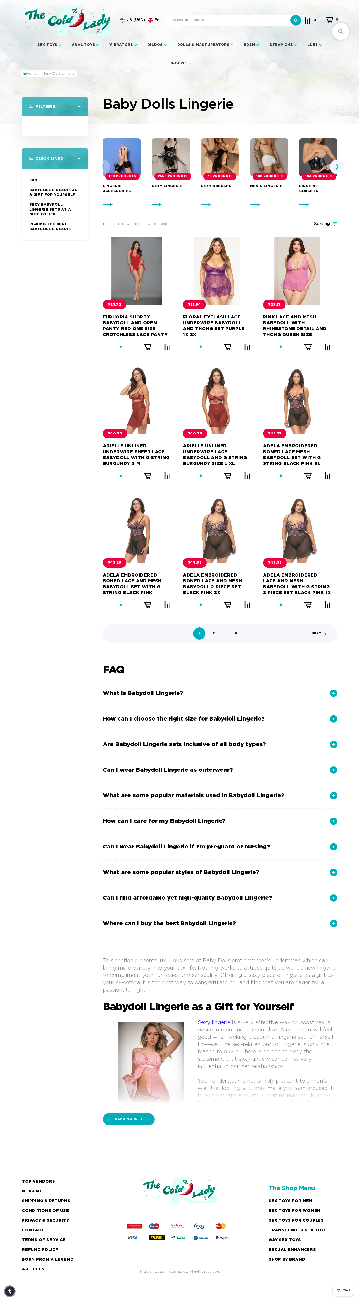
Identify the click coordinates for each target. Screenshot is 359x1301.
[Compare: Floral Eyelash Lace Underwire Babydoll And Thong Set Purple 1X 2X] (247, 347)
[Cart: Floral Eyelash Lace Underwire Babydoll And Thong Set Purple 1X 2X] (227, 347)
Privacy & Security (45, 1220)
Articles (33, 1269)
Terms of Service (44, 1240)
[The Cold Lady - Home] (68, 20)
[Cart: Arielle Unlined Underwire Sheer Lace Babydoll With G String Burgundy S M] (147, 476)
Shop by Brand (287, 1259)
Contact (33, 1230)
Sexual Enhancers (292, 1250)
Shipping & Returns (46, 1201)
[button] (140, 20)
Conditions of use (45, 1211)
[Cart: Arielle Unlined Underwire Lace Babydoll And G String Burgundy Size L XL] (227, 476)
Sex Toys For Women (294, 1211)
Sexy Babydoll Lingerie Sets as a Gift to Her (50, 209)
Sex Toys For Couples (296, 1220)
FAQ (33, 180)
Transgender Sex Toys (298, 1230)
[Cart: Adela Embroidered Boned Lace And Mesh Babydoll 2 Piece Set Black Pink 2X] (227, 604)
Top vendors (38, 1181)
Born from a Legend (48, 1259)
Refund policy (40, 1250)
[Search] (295, 20)
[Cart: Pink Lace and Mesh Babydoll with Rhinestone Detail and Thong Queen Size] (308, 347)
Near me (32, 1191)
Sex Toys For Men (291, 1201)
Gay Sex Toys (285, 1240)
